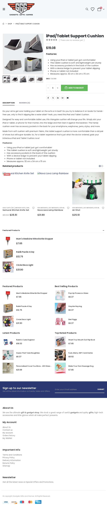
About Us (7, 427)
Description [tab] (9, 103)
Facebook (48, 98)
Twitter (53, 98)
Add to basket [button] (30, 176)
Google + (63, 98)
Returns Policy (9, 463)
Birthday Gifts (20, 208)
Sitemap (6, 466)
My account (8, 433)
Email (68, 98)
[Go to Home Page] (3, 23)
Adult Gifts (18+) (9, 208)
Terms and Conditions (12, 455)
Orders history (9, 435)
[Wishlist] (92, 9)
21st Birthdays (53, 208)
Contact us (8, 430)
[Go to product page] (53, 188)
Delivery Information (12, 460)
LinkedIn (58, 98)
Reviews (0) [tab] (24, 103)
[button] (5, 9)
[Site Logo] (21, 9)
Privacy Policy (9, 457)
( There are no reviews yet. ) (72, 40)
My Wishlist (7, 438)
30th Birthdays (64, 208)
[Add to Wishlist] (33, 208)
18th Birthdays (42, 208)
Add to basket (76, 87)
